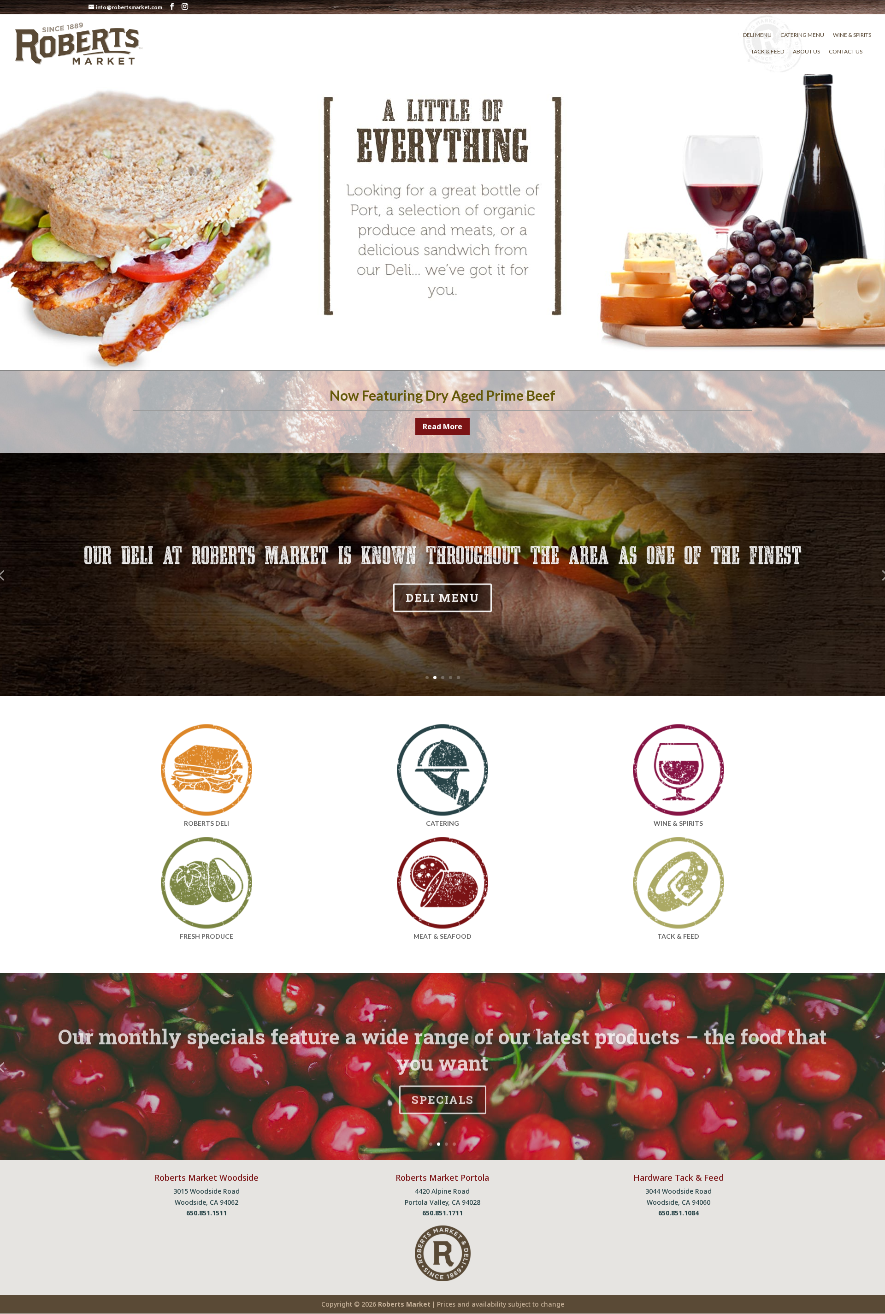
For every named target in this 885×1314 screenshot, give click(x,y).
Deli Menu (757, 35)
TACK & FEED (678, 936)
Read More (442, 426)
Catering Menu (802, 35)
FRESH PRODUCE (206, 936)
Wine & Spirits (852, 35)
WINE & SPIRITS (678, 823)
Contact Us (845, 51)
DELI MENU (442, 596)
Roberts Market (404, 1304)
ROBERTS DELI (206, 823)
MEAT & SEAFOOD (442, 936)
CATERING (442, 823)
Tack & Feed (767, 51)
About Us (806, 51)
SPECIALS (443, 1097)
